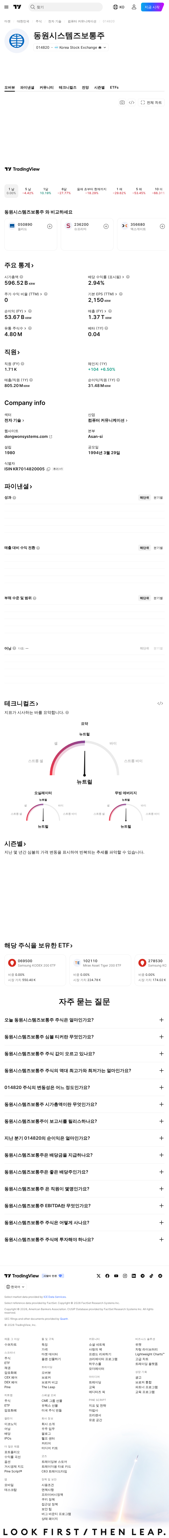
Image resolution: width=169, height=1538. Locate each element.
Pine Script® (13, 1471)
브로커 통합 (143, 1382)
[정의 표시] (21, 277)
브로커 (46, 1377)
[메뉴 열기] (6, 7)
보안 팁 (47, 1509)
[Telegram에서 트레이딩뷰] (143, 1276)
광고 (138, 1377)
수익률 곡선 (12, 1457)
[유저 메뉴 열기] (134, 7)
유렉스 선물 (50, 1405)
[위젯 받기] (131, 102)
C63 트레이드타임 (54, 1471)
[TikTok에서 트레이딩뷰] (151, 1276)
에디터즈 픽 (97, 1392)
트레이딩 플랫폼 (146, 1364)
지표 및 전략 (97, 1405)
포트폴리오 (12, 1452)
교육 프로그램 (145, 1392)
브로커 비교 (50, 1382)
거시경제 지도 (14, 1466)
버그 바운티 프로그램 (56, 1514)
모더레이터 (96, 1368)
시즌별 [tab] (99, 87)
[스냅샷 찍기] (122, 102)
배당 (7, 1433)
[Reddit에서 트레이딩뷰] (160, 1276)
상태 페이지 (50, 1518)
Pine (7, 1387)
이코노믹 (10, 1424)
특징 (45, 1344)
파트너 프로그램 (146, 1387)
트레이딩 (95, 1382)
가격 (45, 1349)
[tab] (144, 497)
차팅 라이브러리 (146, 1349)
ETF (7, 1363)
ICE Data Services (55, 1296)
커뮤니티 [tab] (47, 87)
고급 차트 (142, 1359)
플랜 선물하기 (51, 1359)
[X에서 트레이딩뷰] (99, 1276)
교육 (92, 1387)
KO (121, 7)
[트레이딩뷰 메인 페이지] (17, 7)
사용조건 (48, 1485)
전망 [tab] (85, 87)
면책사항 (48, 1489)
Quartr (64, 1318)
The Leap (48, 1387)
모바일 (9, 1485)
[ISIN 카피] (48, 469)
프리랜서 (95, 1415)
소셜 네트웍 (97, 1344)
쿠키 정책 (48, 1499)
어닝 (7, 1429)
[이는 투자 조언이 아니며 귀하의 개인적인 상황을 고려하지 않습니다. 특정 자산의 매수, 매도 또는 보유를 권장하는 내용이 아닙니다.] (67, 712)
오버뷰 (46, 1372)
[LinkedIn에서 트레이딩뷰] (134, 1276)
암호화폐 (10, 1372)
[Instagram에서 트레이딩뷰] (125, 1276)
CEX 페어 (10, 1377)
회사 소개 (48, 1424)
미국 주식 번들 (52, 1410)
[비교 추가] (49, 226)
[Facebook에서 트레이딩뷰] (107, 1276)
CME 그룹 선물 (52, 1400)
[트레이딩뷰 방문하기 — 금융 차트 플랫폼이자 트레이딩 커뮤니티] (22, 169)
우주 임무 (48, 1429)
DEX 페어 (10, 1382)
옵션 (7, 1461)
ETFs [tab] (114, 87)
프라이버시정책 (52, 1494)
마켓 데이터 (50, 1354)
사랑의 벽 (95, 1349)
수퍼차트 (10, 1344)
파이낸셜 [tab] (27, 87)
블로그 (46, 1433)
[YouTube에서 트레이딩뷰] (116, 1276)
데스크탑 (10, 1489)
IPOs (7, 1438)
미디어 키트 (50, 1448)
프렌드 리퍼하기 (100, 1354)
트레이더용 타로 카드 (56, 1466)
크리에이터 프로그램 (103, 1359)
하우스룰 (95, 1364)
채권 (7, 1368)
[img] (100, 47)
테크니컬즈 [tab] (68, 87)
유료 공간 (95, 1420)
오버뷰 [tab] (9, 87)
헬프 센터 (48, 1438)
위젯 (138, 1344)
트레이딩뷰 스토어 (54, 1461)
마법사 (93, 1410)
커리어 (46, 1443)
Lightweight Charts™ (150, 1354)
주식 (7, 1358)
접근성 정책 (50, 1504)
